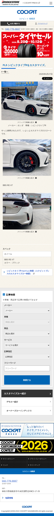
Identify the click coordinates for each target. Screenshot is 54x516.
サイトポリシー (9, 459)
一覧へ (5, 72)
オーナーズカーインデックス (19, 411)
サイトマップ (35, 465)
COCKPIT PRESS (31, 3)
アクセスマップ (42, 23)
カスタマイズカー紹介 (15, 393)
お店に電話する (15, 23)
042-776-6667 (12, 29)
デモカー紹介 (12, 402)
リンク (5, 465)
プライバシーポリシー (38, 459)
